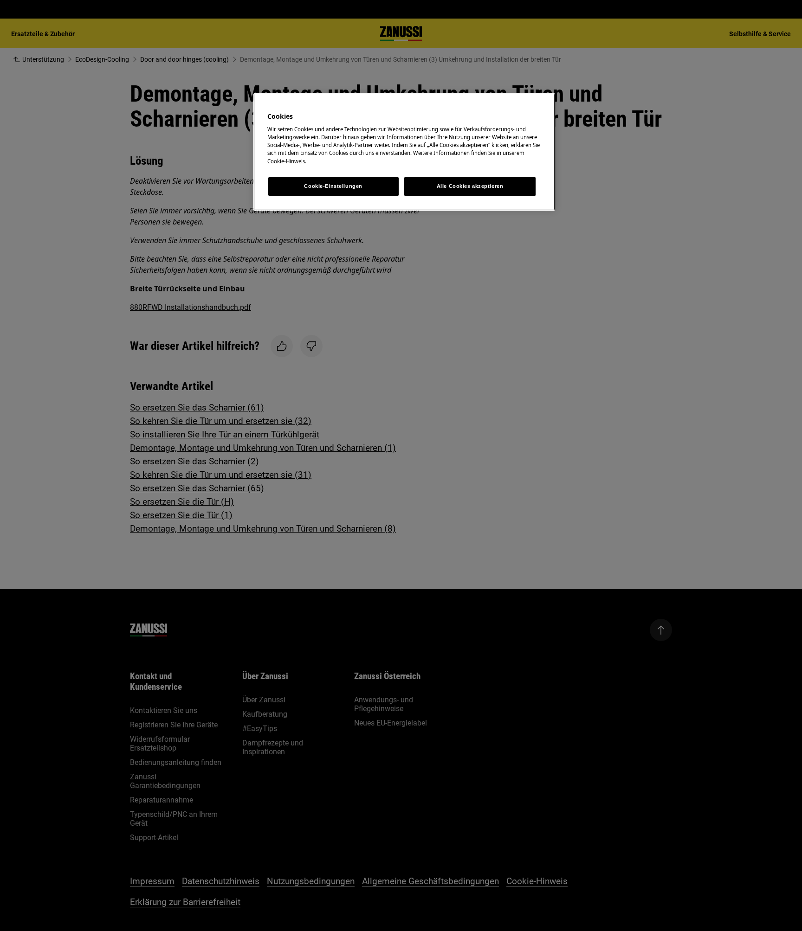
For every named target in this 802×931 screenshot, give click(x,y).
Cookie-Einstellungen (333, 186)
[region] (404, 152)
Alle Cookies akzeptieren (470, 186)
